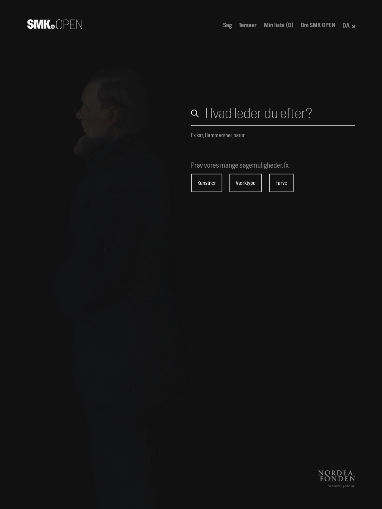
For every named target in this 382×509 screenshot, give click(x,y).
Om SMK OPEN (318, 25)
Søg (227, 25)
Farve (281, 183)
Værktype (246, 183)
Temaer (248, 25)
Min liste (279, 25)
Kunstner (206, 183)
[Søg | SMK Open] (54, 27)
